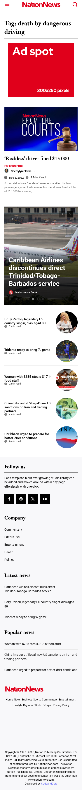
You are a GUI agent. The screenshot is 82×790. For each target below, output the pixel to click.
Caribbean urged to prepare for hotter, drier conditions (26, 436)
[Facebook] (9, 499)
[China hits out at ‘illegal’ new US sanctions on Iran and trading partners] (67, 409)
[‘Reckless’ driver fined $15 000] (41, 129)
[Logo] (41, 4)
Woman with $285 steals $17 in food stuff (32, 644)
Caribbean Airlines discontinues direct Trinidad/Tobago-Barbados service (37, 271)
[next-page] (70, 214)
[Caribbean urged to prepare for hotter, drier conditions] (67, 437)
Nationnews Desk (26, 292)
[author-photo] (6, 170)
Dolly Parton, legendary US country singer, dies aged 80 (25, 321)
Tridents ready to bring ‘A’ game (27, 350)
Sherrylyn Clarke (21, 171)
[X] (33, 499)
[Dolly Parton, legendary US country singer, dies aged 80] (67, 322)
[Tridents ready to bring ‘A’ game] (67, 351)
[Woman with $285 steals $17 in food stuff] (67, 380)
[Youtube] (45, 499)
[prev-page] (62, 214)
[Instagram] (21, 499)
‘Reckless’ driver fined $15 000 (36, 158)
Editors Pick (13, 166)
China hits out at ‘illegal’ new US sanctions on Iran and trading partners (27, 407)
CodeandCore (49, 783)
